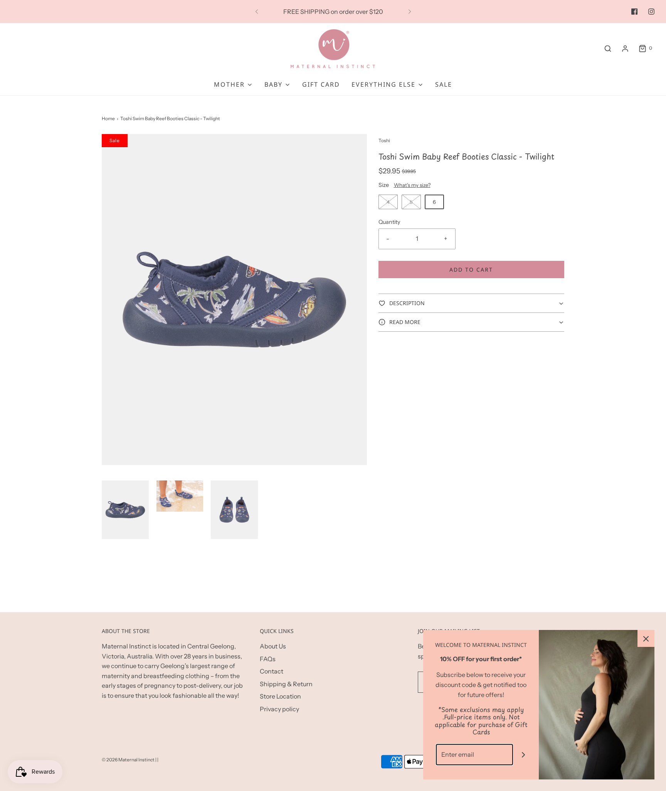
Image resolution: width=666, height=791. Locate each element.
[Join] (523, 754)
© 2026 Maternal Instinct (128, 759)
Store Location (280, 696)
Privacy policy (279, 709)
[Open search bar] (608, 48)
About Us (273, 646)
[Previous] (256, 11)
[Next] (409, 11)
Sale (443, 84)
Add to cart (471, 269)
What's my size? (412, 185)
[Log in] (625, 48)
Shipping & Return (286, 684)
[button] (125, 509)
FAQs (268, 659)
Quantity (389, 221)
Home (108, 118)
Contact (271, 671)
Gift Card (321, 84)
